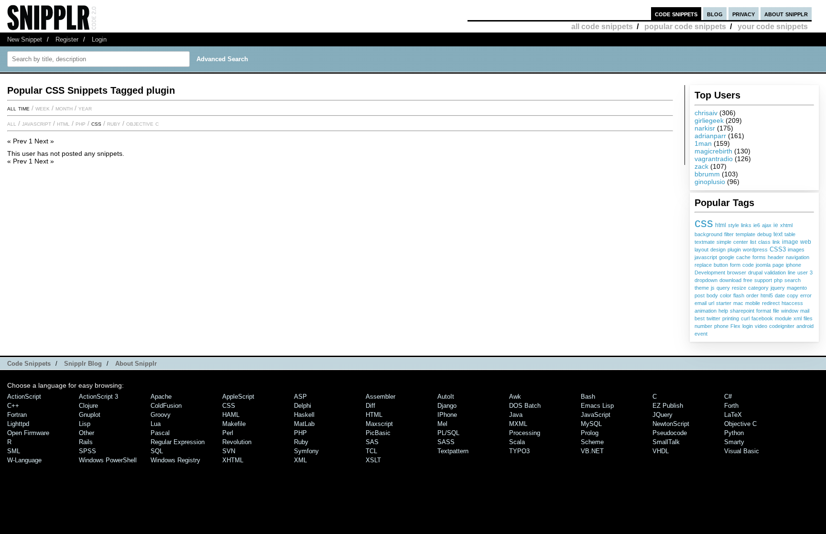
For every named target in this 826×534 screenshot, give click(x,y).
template (745, 234)
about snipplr (786, 14)
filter (729, 234)
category (758, 288)
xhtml (786, 225)
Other (86, 432)
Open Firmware (28, 432)
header (776, 257)
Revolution (236, 442)
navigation (797, 257)
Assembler (380, 396)
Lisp (84, 423)
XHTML (232, 460)
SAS (372, 442)
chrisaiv (706, 113)
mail (804, 311)
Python (734, 432)
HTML (63, 123)
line (791, 272)
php (778, 280)
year (85, 108)
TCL (371, 451)
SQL (157, 451)
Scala (517, 442)
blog (715, 14)
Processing (524, 432)
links (746, 225)
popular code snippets (685, 26)
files (808, 318)
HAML (230, 414)
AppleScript (238, 396)
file (776, 311)
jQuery (662, 414)
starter (723, 303)
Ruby (113, 123)
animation (706, 311)
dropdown (706, 280)
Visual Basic (741, 451)
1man (703, 143)
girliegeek (709, 120)
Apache (161, 396)
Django (446, 405)
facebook (762, 318)
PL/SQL (448, 432)
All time (18, 108)
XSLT (373, 460)
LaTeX (733, 414)
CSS (96, 123)
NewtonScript (670, 423)
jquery (778, 288)
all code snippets (602, 26)
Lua (156, 423)
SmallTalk (666, 442)
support (763, 280)
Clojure (88, 405)
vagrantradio (714, 159)
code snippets (676, 14)
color (725, 295)
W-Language (24, 460)
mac (738, 303)
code (748, 265)
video (761, 326)
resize (739, 288)
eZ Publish (667, 405)
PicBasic (378, 432)
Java (515, 414)
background (708, 234)
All (11, 123)
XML (300, 460)
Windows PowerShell (108, 460)
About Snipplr (136, 363)
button (721, 265)
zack (701, 166)
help (723, 311)
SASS (446, 442)
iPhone (447, 414)
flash (738, 295)
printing (730, 318)
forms (759, 257)
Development (710, 272)
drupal (755, 272)
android (805, 326)
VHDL (660, 451)
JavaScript (36, 123)
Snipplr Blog (83, 363)
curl (745, 318)
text (778, 234)
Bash (588, 396)
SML (13, 451)
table (789, 234)
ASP (300, 396)
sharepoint (742, 311)
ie (775, 225)
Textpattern (452, 451)
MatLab (304, 423)
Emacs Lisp (597, 405)
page (778, 265)
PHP (81, 123)
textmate (705, 242)
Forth (731, 405)
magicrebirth (713, 151)
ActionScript (24, 396)
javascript (706, 257)
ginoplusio (710, 181)
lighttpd (18, 423)
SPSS (87, 451)
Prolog (589, 432)
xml (797, 318)
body (712, 295)
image (790, 242)
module (783, 318)
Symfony (306, 451)
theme (702, 288)
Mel (442, 423)
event (701, 334)
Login (99, 39)
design (718, 249)
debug (764, 234)
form (735, 265)
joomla (763, 265)
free (747, 280)
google (726, 257)
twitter (713, 318)
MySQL (591, 423)
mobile (752, 303)
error (806, 295)
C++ (13, 405)
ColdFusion (166, 405)
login (747, 326)
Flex (735, 326)
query (723, 288)
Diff (370, 405)
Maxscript (379, 423)
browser (736, 272)
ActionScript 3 (98, 396)
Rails (86, 442)
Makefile (234, 423)
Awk (515, 396)
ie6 (756, 225)
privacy (743, 14)
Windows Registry (175, 460)
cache (743, 257)
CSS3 (778, 249)
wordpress (755, 249)
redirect (771, 303)
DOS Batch (525, 405)
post (700, 295)
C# (728, 396)
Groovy (161, 414)
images (796, 249)
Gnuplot (89, 414)
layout (701, 249)
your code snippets (773, 26)
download (730, 280)
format (763, 311)
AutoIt (445, 396)
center (740, 242)
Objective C (142, 123)
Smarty (734, 442)
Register (66, 39)
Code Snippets (29, 363)
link (776, 242)
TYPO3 (519, 451)
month (64, 108)
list (753, 242)
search (792, 280)
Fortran (17, 414)
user (802, 272)
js (713, 288)
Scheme (592, 442)
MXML (518, 423)
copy (792, 295)
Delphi (302, 405)
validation (775, 272)
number (703, 326)
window (789, 311)
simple (724, 242)
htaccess (792, 303)
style (733, 225)
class (764, 242)
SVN (228, 451)
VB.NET (592, 451)
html (720, 225)
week (42, 108)
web (805, 242)
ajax (767, 225)
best (700, 318)
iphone (793, 265)
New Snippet (24, 39)
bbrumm (707, 174)
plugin (734, 249)
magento (797, 288)
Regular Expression (178, 442)
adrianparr (710, 136)
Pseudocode (669, 432)
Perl (227, 432)
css (704, 222)
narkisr (705, 128)
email (700, 303)
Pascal (160, 432)
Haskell (304, 414)
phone (721, 326)
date (780, 295)
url (711, 303)
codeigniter (781, 326)
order (752, 295)
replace (703, 265)
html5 (767, 295)
